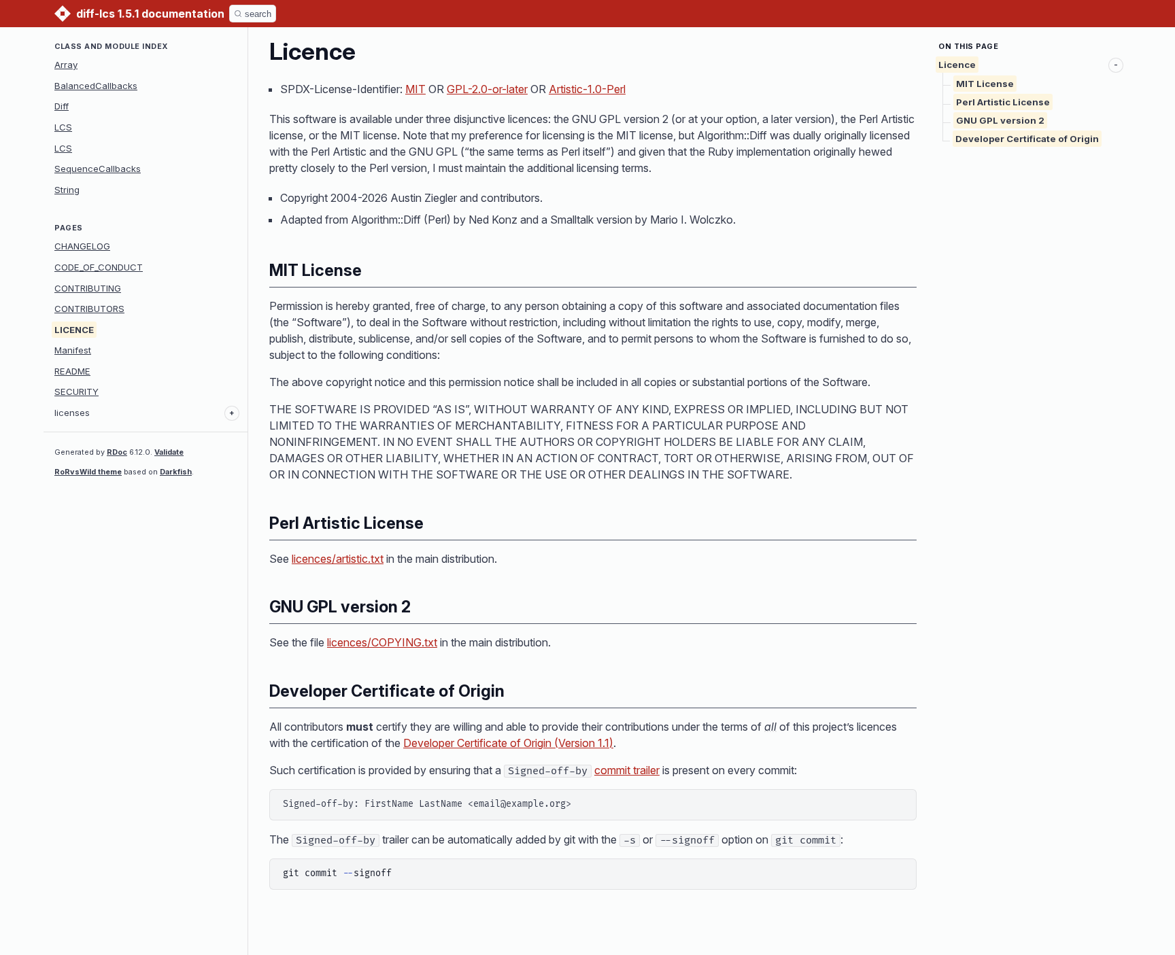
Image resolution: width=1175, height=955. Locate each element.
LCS (63, 127)
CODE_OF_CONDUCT (98, 267)
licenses (72, 412)
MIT (415, 89)
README (72, 371)
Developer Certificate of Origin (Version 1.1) (508, 743)
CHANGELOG (82, 246)
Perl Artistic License (1003, 102)
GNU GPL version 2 (1000, 120)
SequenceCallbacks (97, 168)
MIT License (985, 83)
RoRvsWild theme (88, 471)
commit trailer (627, 770)
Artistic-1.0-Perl (587, 89)
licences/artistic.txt (338, 559)
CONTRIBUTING (87, 288)
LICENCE (74, 329)
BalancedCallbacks (95, 85)
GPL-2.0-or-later (487, 89)
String (67, 189)
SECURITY (76, 391)
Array (66, 64)
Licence (957, 64)
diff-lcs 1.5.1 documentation (150, 13)
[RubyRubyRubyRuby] (62, 13)
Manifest (72, 350)
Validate (169, 452)
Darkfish (176, 471)
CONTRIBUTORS (89, 308)
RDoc (117, 452)
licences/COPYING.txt (382, 642)
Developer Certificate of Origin (1027, 138)
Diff (61, 106)
